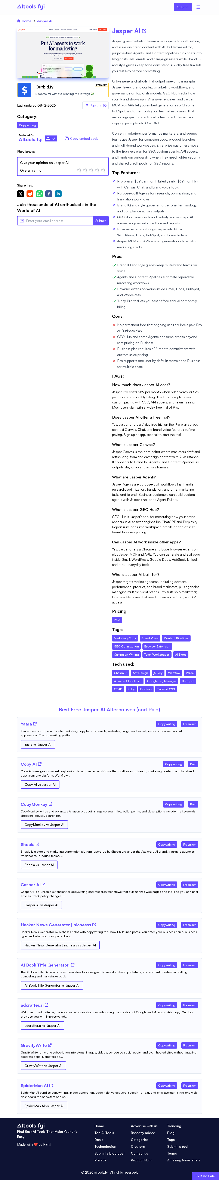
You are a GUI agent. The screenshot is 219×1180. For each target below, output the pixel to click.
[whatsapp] (39, 193)
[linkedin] (58, 193)
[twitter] (20, 193)
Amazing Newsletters (183, 1160)
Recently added (143, 1133)
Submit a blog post (109, 1153)
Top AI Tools (104, 1133)
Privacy (100, 1160)
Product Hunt (141, 1160)
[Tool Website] (35, 723)
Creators (138, 1146)
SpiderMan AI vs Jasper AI (44, 1106)
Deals (99, 1139)
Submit (182, 7)
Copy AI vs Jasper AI (40, 784)
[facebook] (48, 193)
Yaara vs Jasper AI (38, 744)
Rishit (47, 1144)
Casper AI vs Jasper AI (41, 905)
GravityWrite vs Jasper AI (43, 1066)
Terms (172, 1153)
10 (99, 105)
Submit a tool (177, 1146)
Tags (171, 1139)
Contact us (139, 1153)
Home (26, 21)
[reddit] (30, 193)
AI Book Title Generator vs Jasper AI (52, 985)
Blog (171, 1133)
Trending (174, 1126)
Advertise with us (144, 1126)
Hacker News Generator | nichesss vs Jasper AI (60, 945)
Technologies (105, 1146)
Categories (139, 1139)
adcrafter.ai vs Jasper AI (42, 1025)
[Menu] (198, 7)
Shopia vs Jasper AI (39, 865)
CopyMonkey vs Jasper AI (44, 824)
